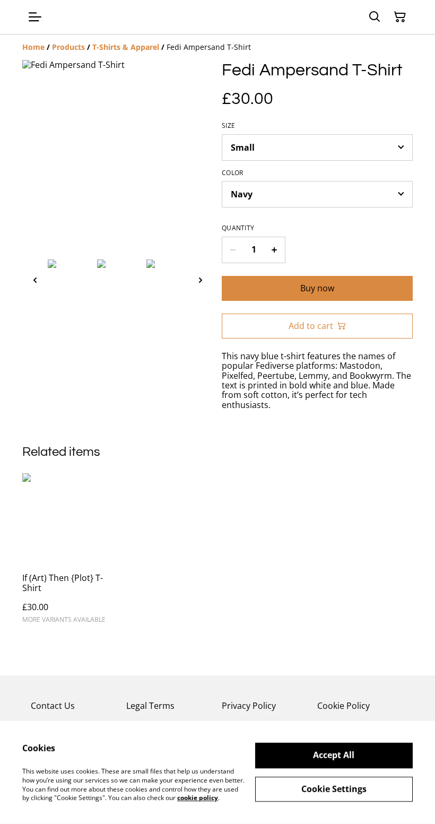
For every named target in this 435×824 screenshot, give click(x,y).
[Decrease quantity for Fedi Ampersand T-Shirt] (232, 250)
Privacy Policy (249, 706)
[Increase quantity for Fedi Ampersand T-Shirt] (274, 250)
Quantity (238, 228)
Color (232, 173)
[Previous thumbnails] (35, 279)
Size (228, 125)
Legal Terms (150, 706)
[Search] (374, 17)
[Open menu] (35, 17)
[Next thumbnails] (200, 279)
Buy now (317, 288)
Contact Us (53, 706)
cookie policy (197, 797)
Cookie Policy (343, 706)
